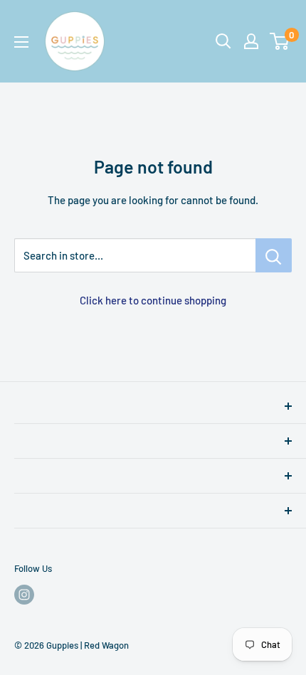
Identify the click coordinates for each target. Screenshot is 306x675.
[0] (280, 41)
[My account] (251, 41)
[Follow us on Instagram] (24, 595)
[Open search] (223, 41)
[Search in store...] (273, 255)
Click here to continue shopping (153, 300)
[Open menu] (21, 42)
